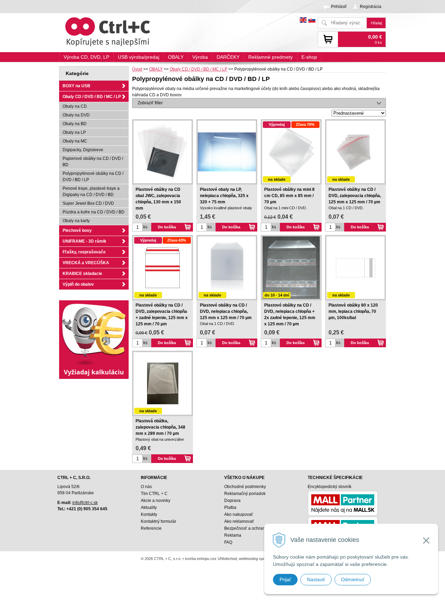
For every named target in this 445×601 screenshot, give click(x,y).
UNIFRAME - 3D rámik (84, 241)
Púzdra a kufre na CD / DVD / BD (93, 212)
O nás (146, 486)
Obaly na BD (75, 123)
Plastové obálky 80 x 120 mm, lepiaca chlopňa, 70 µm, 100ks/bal (353, 311)
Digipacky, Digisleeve (83, 149)
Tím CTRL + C (154, 493)
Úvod (137, 69)
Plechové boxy (77, 230)
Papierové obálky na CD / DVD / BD (93, 161)
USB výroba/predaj (138, 57)
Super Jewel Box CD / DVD (88, 203)
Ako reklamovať (239, 521)
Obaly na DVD (76, 115)
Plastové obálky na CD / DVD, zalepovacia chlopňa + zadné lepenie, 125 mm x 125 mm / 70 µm (162, 314)
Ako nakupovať (238, 514)
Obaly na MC (75, 141)
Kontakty (149, 514)
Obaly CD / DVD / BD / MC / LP (198, 69)
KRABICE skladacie (82, 273)
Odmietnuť (352, 579)
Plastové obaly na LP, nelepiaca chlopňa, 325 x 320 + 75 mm (224, 195)
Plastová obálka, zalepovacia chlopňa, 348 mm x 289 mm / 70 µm (160, 427)
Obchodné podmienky (245, 486)
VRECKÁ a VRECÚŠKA (86, 262)
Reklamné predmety (270, 57)
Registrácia (370, 6)
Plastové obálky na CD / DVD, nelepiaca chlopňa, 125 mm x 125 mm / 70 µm (226, 311)
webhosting (248, 559)
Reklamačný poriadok (245, 493)
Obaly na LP (74, 132)
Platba (230, 507)
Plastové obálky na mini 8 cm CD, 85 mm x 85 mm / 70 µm (289, 195)
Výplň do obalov (78, 284)
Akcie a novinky (155, 500)
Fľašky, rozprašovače (84, 252)
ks (145, 227)
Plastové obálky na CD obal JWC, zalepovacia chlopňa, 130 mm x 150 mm (158, 199)
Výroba (200, 57)
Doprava (232, 500)
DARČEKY (228, 57)
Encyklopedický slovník (329, 486)
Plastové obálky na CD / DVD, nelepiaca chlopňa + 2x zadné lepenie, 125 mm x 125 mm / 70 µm (289, 314)
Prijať (285, 579)
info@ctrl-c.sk (85, 502)
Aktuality (149, 507)
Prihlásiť (339, 6)
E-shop (309, 57)
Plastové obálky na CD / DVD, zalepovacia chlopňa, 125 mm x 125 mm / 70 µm (355, 195)
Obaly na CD (75, 106)
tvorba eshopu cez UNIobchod (211, 559)
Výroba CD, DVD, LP (86, 57)
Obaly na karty (76, 220)
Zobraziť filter (150, 102)
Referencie (151, 528)
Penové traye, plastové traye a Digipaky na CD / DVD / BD (91, 191)
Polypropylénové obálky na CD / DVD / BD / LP (93, 176)
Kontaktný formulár (158, 521)
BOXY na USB (76, 85)
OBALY (156, 69)
